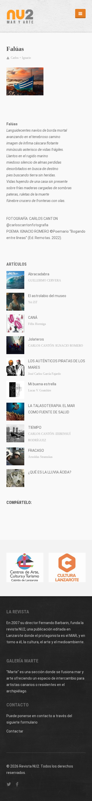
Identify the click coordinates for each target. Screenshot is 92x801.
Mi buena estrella (42, 384)
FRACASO (36, 450)
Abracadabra (38, 274)
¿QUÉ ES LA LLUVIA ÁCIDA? (49, 472)
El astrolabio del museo (47, 296)
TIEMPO (34, 427)
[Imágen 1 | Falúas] (24, 81)
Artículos (16, 264)
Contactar (14, 731)
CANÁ (32, 317)
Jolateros (36, 339)
